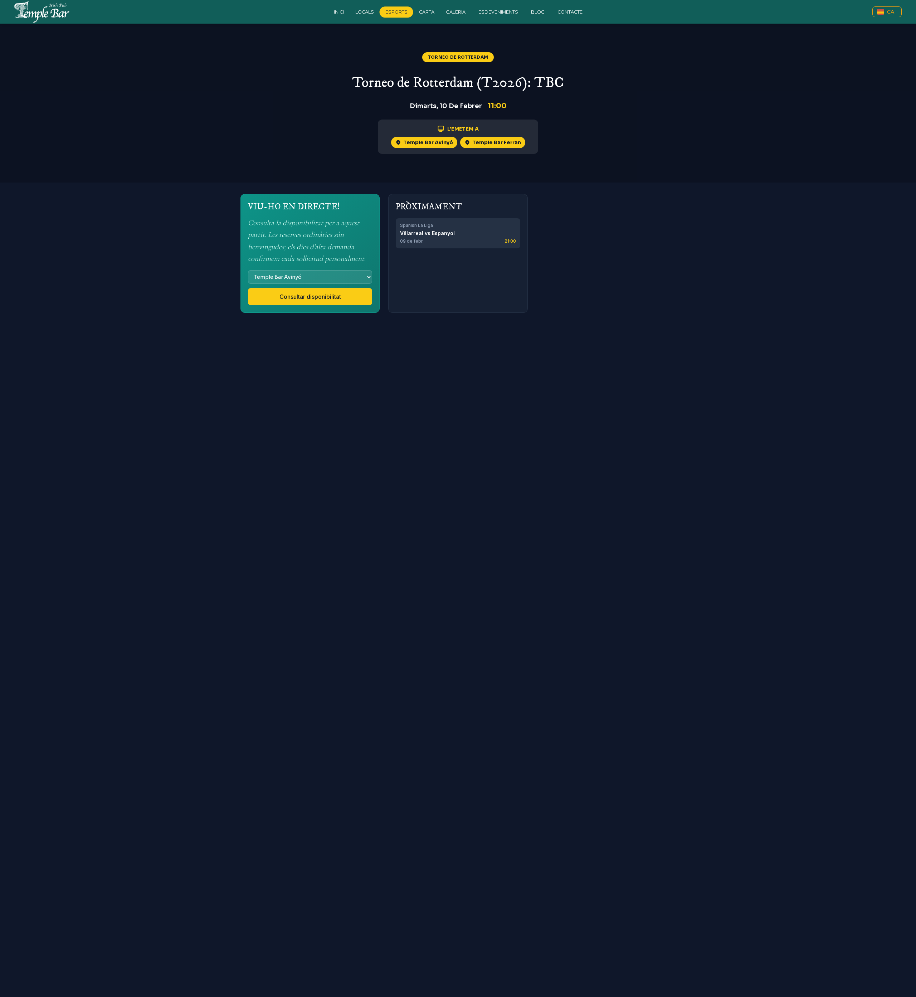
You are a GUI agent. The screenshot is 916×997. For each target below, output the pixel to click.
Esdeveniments (498, 12)
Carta (426, 12)
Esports (396, 12)
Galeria (456, 12)
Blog (538, 12)
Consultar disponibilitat (310, 296)
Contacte (570, 12)
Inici (339, 12)
